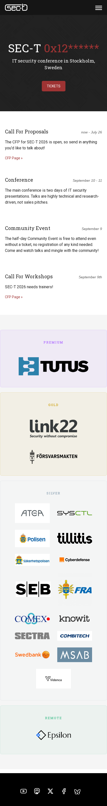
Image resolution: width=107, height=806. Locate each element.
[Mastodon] (37, 792)
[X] (50, 792)
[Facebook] (64, 792)
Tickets (53, 86)
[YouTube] (23, 792)
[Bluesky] (77, 792)
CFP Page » (14, 158)
